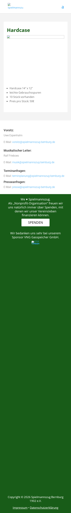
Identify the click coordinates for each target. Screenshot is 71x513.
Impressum (20, 508)
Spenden (35, 222)
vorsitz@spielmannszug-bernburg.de (33, 142)
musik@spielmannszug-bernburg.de (33, 162)
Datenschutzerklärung (44, 508)
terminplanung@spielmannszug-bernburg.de (38, 175)
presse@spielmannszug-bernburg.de (33, 187)
